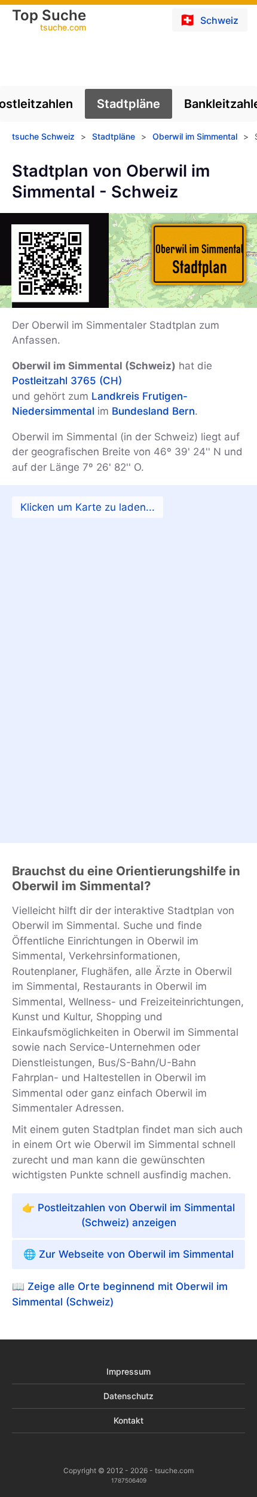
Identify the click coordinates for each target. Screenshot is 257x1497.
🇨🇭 (208, 19)
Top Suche (49, 21)
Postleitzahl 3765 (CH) (67, 381)
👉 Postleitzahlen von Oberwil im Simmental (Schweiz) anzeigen (128, 1215)
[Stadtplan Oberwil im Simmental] (128, 664)
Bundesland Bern (153, 411)
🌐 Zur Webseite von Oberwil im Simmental (128, 1254)
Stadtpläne (128, 104)
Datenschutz (128, 1396)
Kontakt (128, 1420)
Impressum (128, 1371)
